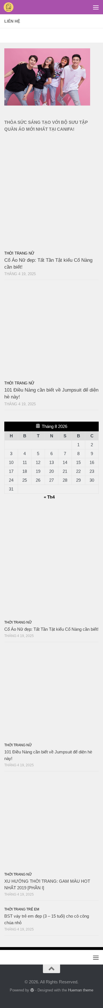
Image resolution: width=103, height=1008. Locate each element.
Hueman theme (80, 990)
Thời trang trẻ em (21, 909)
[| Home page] (10, 7)
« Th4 (49, 497)
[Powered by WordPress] (32, 990)
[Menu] (96, 7)
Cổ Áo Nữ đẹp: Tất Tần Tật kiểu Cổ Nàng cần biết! (51, 629)
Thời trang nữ (19, 253)
